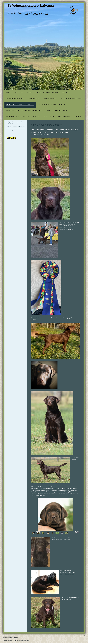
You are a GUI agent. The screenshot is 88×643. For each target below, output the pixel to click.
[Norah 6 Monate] (66, 533)
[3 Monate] (57, 533)
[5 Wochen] (48, 533)
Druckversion (7, 636)
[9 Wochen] (52, 533)
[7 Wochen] (55, 514)
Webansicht (82, 636)
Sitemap (13, 636)
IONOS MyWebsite (20, 640)
